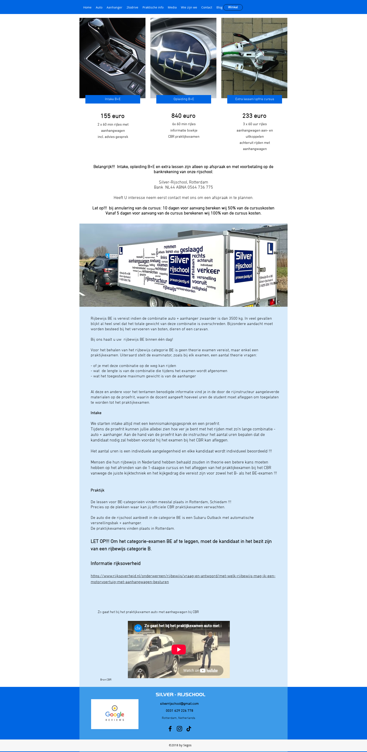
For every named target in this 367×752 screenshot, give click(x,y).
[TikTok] (188, 728)
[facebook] (170, 728)
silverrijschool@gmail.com (179, 704)
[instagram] (179, 728)
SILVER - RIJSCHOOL (180, 694)
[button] (112, 99)
